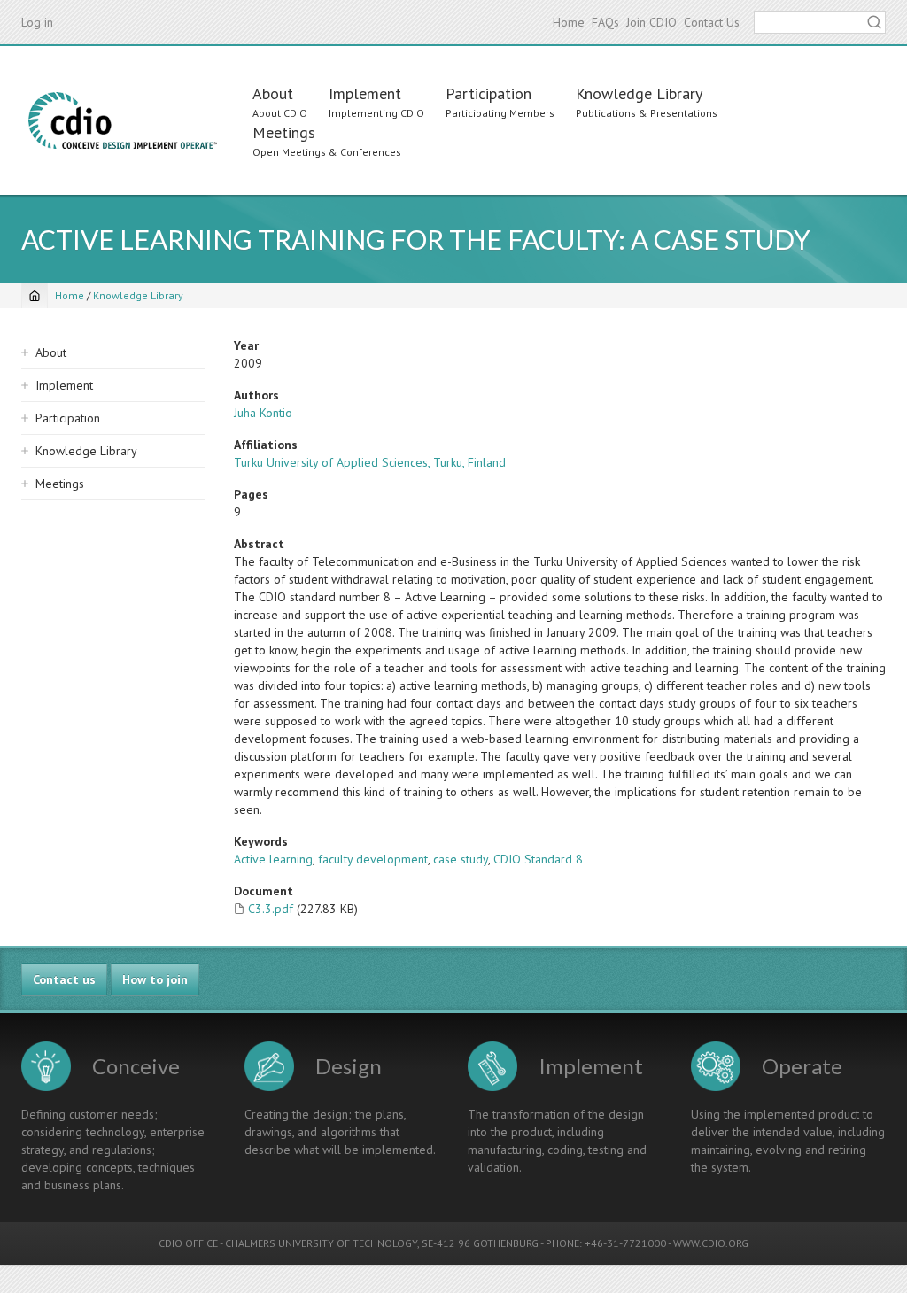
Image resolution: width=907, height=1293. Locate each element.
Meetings (283, 132)
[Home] (122, 120)
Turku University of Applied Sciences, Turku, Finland (370, 462)
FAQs (605, 22)
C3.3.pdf (270, 909)
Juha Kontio (263, 413)
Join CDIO (651, 22)
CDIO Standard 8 (538, 859)
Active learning (273, 859)
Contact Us (712, 22)
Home (569, 22)
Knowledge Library (639, 93)
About (272, 93)
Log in (37, 22)
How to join (155, 979)
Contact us (64, 979)
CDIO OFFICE (188, 1243)
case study (460, 859)
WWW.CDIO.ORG (710, 1243)
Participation (488, 93)
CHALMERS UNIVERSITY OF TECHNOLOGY (321, 1243)
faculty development (373, 859)
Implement (365, 93)
